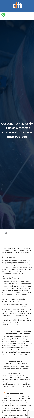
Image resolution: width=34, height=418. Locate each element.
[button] (31, 6)
